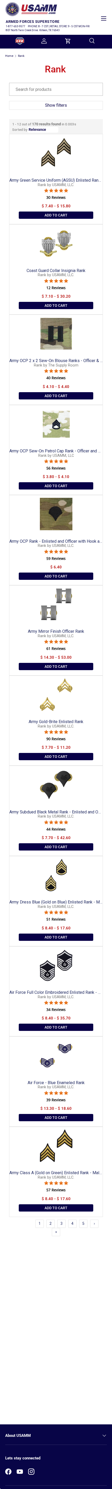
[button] (68, 41)
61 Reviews (56, 648)
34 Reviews (56, 1009)
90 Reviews (56, 739)
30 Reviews (56, 197)
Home (9, 56)
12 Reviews (56, 288)
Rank (21, 56)
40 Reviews (56, 378)
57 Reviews (56, 1190)
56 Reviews (56, 468)
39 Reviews (56, 1100)
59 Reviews (56, 558)
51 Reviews (56, 919)
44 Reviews (56, 829)
